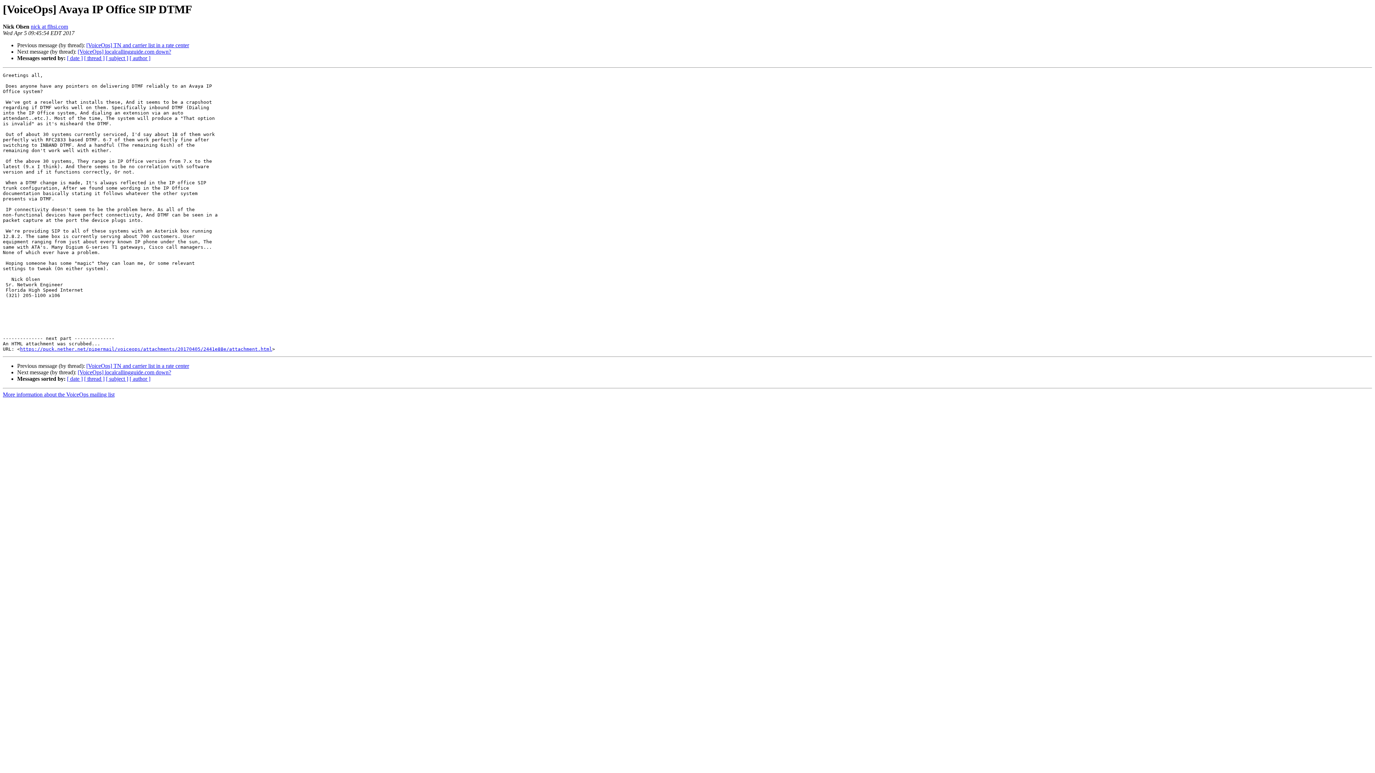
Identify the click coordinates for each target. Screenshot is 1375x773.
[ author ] (140, 58)
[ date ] (75, 58)
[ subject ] (117, 58)
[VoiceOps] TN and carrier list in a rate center (137, 45)
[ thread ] (94, 58)
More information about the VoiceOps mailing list (59, 395)
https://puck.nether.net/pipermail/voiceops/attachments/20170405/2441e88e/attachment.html (146, 349)
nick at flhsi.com (49, 27)
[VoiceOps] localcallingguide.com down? (124, 52)
